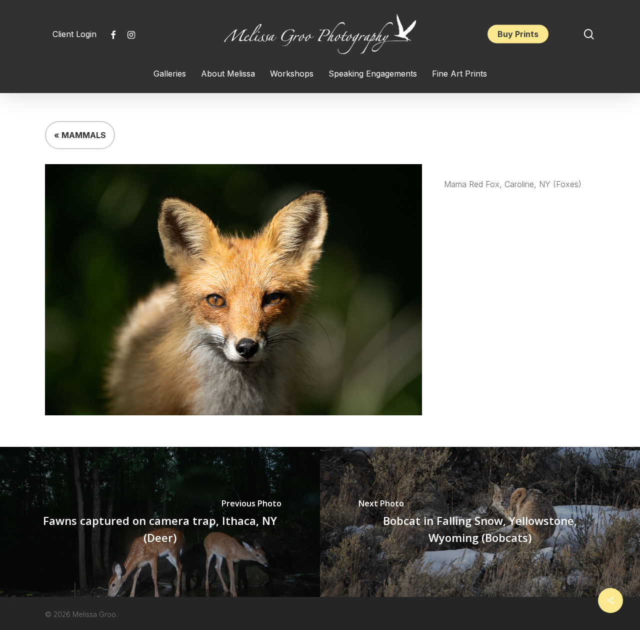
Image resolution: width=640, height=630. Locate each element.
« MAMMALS (80, 135)
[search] (589, 34)
